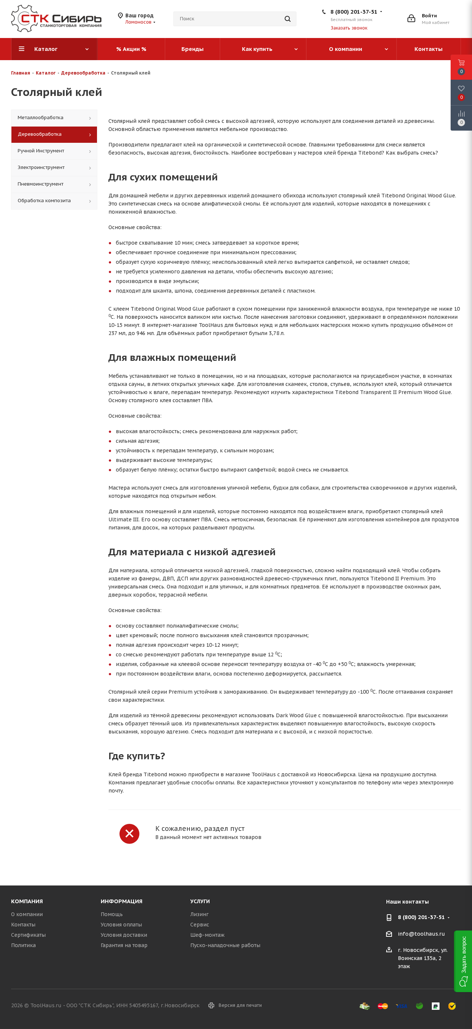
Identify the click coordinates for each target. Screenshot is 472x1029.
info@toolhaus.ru (421, 933)
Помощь (112, 914)
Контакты (23, 924)
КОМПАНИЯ (27, 901)
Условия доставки (124, 935)
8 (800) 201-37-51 (354, 11)
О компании (27, 914)
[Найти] (287, 18)
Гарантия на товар (124, 945)
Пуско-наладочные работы (225, 945)
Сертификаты (28, 935)
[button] (463, 961)
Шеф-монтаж (207, 935)
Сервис (199, 924)
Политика (23, 945)
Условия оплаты (121, 924)
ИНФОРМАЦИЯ (121, 901)
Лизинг (199, 914)
